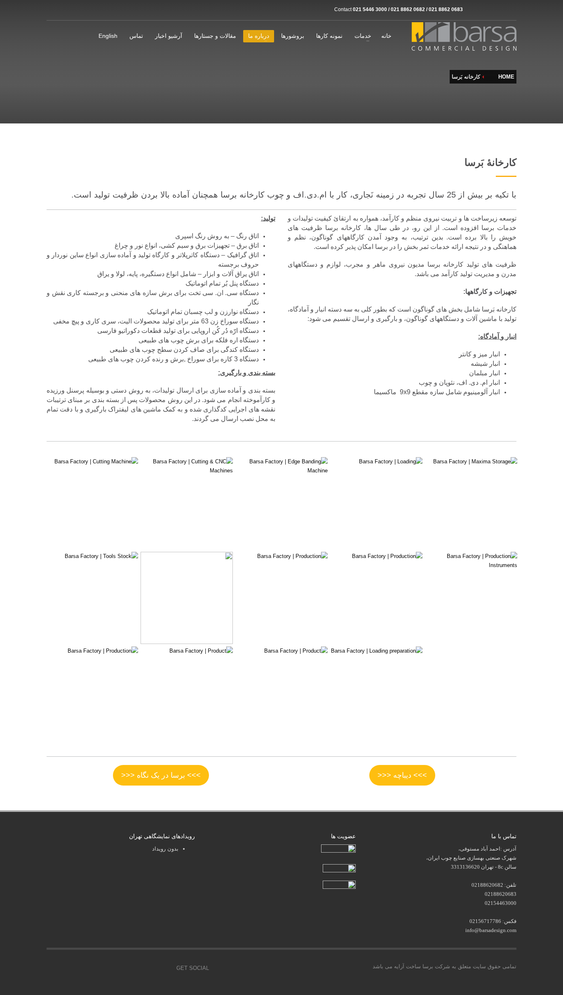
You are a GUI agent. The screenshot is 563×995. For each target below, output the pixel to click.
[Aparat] (485, 9)
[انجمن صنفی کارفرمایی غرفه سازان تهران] (339, 885)
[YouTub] (164, 968)
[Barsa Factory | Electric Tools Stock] (186, 598)
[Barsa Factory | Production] (281, 598)
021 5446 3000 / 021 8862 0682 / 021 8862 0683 (408, 9)
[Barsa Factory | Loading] (376, 503)
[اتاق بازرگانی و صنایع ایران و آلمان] (339, 868)
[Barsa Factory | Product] (186, 692)
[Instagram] (473, 9)
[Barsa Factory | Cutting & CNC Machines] (186, 503)
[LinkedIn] (510, 9)
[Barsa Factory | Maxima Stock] (471, 503)
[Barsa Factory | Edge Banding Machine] (281, 503)
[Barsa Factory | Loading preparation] (376, 692)
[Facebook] (108, 968)
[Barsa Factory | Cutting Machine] (92, 503)
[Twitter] (127, 968)
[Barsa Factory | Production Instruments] (471, 598)
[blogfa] (498, 9)
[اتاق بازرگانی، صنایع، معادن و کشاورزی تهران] (338, 849)
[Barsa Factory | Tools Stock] (92, 598)
